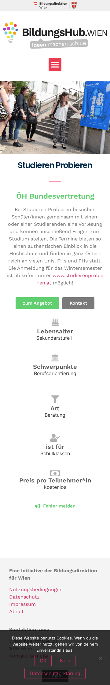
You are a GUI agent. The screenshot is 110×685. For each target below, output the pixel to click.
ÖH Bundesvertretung (55, 196)
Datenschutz (24, 597)
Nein (65, 661)
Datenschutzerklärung (55, 673)
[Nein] (100, 657)
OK (43, 661)
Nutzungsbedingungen (36, 589)
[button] (55, 64)
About (16, 611)
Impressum (22, 604)
